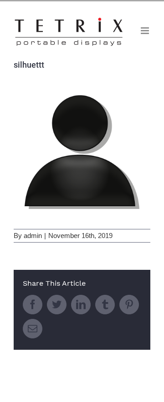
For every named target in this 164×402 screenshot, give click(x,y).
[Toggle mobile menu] (145, 30)
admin (33, 235)
